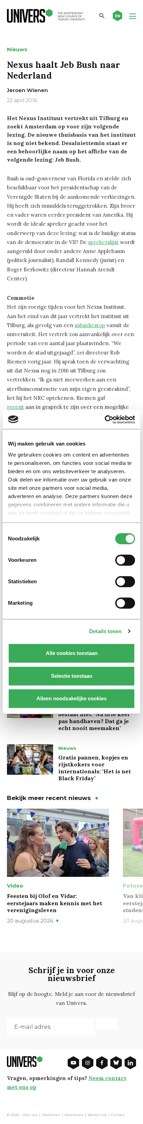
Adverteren (73, 1115)
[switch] (125, 560)
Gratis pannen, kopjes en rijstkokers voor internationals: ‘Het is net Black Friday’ (94, 768)
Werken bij (97, 1115)
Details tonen (105, 631)
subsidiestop (90, 325)
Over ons (30, 1115)
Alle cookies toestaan (72, 653)
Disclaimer (51, 1115)
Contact (117, 1115)
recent (15, 407)
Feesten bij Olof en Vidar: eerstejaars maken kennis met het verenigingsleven (54, 903)
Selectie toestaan (71, 676)
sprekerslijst (103, 242)
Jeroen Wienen (27, 90)
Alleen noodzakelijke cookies (71, 698)
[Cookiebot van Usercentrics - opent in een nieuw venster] (104, 419)
